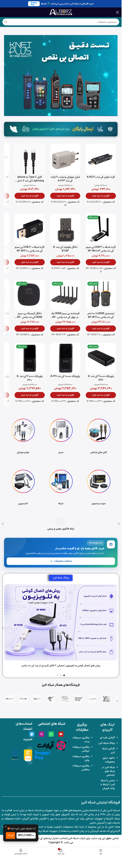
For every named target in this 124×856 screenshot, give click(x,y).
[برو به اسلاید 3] (57, 675)
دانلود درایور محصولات (108, 760)
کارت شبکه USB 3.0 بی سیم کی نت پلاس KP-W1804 (101, 249)
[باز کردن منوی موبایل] (117, 12)
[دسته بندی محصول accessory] (23, 486)
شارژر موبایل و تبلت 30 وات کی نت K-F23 (65, 179)
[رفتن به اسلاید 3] (58, 110)
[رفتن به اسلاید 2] (63, 110)
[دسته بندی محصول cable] (99, 435)
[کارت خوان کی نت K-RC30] (101, 159)
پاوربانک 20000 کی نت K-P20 (30, 378)
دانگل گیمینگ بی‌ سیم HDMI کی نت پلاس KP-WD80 (29, 317)
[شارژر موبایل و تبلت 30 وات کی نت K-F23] (65, 159)
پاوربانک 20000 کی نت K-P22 (101, 378)
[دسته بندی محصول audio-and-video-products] (99, 486)
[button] (101, 196)
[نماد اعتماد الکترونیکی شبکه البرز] (15, 755)
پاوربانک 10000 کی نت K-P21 (65, 376)
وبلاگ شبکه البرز (106, 743)
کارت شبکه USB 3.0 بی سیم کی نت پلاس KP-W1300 (30, 249)
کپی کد (10, 835)
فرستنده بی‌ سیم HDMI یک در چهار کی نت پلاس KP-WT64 (65, 317)
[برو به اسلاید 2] (61, 675)
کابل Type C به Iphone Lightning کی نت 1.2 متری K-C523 (29, 181)
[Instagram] (41, 734)
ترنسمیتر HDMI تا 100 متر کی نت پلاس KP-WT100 (100, 315)
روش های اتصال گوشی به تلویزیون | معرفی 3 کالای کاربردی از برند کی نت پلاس (60, 666)
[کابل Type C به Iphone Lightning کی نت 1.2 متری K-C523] (30, 159)
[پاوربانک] (61, 75)
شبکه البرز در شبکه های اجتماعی (108, 771)
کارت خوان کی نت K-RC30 (101, 177)
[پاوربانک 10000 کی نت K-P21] (65, 358)
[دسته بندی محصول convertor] (61, 435)
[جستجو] (5, 22)
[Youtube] (60, 734)
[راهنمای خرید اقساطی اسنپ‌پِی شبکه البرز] (42, 755)
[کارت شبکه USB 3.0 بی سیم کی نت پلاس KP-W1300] (30, 229)
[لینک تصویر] (51, 745)
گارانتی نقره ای (107, 738)
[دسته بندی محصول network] (61, 486)
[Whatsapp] (51, 734)
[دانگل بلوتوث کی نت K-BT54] (65, 229)
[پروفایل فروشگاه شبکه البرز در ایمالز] (28, 755)
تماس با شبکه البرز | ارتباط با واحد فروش (108, 784)
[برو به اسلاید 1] (64, 675)
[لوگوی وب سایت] (61, 12)
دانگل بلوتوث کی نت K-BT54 (65, 249)
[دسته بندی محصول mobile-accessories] (23, 435)
